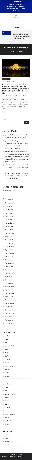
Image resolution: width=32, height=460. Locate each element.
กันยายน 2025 (9, 240)
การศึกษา (7, 336)
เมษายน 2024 (9, 296)
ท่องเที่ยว (7, 349)
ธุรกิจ (6, 352)
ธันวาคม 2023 (9, 310)
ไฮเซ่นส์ (23, 8)
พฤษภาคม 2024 (9, 293)
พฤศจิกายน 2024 (10, 273)
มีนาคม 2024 (9, 300)
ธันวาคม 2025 (9, 230)
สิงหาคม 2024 (9, 283)
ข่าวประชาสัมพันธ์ (6, 79)
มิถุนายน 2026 (9, 209)
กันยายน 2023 (9, 320)
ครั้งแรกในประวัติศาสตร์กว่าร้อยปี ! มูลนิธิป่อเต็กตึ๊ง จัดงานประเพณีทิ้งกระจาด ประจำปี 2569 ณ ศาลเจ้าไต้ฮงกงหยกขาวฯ (17, 167)
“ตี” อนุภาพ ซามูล (23, 99)
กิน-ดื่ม (7, 339)
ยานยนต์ (7, 359)
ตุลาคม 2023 (8, 316)
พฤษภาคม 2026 (9, 213)
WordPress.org (8, 445)
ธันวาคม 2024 (9, 270)
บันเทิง (7, 356)
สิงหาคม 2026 (9, 203)
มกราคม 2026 (9, 226)
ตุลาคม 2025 (8, 236)
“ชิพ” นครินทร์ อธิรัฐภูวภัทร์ (12, 99)
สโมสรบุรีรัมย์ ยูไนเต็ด (18, 104)
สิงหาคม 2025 (9, 243)
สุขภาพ (7, 369)
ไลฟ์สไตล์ (7, 376)
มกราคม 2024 (9, 306)
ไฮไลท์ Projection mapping (16, 6)
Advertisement (13, 454)
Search (15, 21)
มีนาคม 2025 (8, 260)
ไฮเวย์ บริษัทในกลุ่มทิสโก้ (13, 8)
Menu (17, 27)
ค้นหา (4, 120)
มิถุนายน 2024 (9, 290)
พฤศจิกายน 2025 (9, 233)
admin (13, 81)
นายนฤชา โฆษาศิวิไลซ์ (7, 104)
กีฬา (6, 342)
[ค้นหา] (26, 122)
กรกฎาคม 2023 (9, 323)
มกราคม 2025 (9, 266)
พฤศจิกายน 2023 (9, 313)
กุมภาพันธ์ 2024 (9, 303)
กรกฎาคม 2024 (9, 286)
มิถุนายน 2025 (9, 250)
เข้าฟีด (6, 438)
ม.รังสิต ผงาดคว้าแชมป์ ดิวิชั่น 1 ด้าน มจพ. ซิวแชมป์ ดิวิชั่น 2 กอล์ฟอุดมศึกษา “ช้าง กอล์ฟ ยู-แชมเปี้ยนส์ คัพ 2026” (16, 176)
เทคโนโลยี (8, 373)
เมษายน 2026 (9, 216)
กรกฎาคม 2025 (9, 246)
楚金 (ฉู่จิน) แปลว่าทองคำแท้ (16, 4)
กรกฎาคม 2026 (9, 206)
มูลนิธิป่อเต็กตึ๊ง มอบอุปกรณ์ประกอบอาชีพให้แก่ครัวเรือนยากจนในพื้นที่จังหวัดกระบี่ (16, 136)
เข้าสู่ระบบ (7, 435)
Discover (4, 112)
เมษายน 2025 (9, 256)
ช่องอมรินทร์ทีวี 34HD (11, 102)
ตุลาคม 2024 (8, 276)
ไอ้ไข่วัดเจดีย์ (16, 11)
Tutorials (20, 454)
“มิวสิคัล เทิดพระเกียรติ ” (7, 101)
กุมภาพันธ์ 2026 (9, 223)
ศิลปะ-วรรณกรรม (10, 366)
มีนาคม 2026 (8, 220)
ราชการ (7, 363)
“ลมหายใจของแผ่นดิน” (19, 101)
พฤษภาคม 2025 (9, 253)
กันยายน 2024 (9, 280)
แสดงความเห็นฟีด (9, 441)
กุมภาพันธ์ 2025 (9, 263)
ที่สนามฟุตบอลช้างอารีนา (22, 102)
